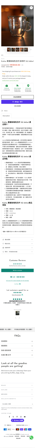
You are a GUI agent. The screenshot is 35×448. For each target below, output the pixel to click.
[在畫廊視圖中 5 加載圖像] (26, 50)
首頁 (2, 55)
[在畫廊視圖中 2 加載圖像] (13, 50)
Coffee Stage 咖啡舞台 (15, 434)
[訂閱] (33, 404)
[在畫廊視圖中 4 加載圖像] (22, 50)
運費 (11, 66)
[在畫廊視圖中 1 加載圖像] (9, 50)
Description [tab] (6, 116)
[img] (17, 292)
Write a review (17, 270)
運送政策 (18, 438)
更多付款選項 (17, 106)
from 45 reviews (16, 295)
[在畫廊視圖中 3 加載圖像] (17, 50)
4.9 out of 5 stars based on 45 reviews (17, 280)
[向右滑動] (31, 49)
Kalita (2, 58)
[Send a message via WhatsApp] (31, 437)
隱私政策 (23, 436)
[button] (16, 318)
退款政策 (17, 436)
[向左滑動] (4, 49)
